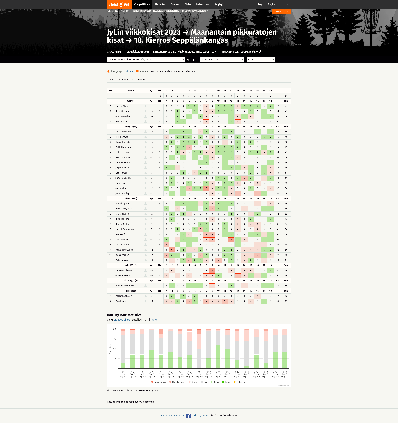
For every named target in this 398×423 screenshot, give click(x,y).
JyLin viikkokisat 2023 (144, 32)
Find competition (121, 11)
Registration (126, 79)
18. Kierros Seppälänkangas (181, 40)
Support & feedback (172, 415)
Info (111, 79)
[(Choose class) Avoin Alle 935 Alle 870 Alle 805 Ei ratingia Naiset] (222, 59)
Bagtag (219, 4)
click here (128, 71)
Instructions (203, 4)
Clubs (188, 4)
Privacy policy (201, 415)
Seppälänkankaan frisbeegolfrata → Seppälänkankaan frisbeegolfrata (171, 51)
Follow (278, 11)
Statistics (160, 4)
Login (261, 4)
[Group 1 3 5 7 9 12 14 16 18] (261, 59)
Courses (175, 4)
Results (142, 79)
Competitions (142, 4)
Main (109, 11)
